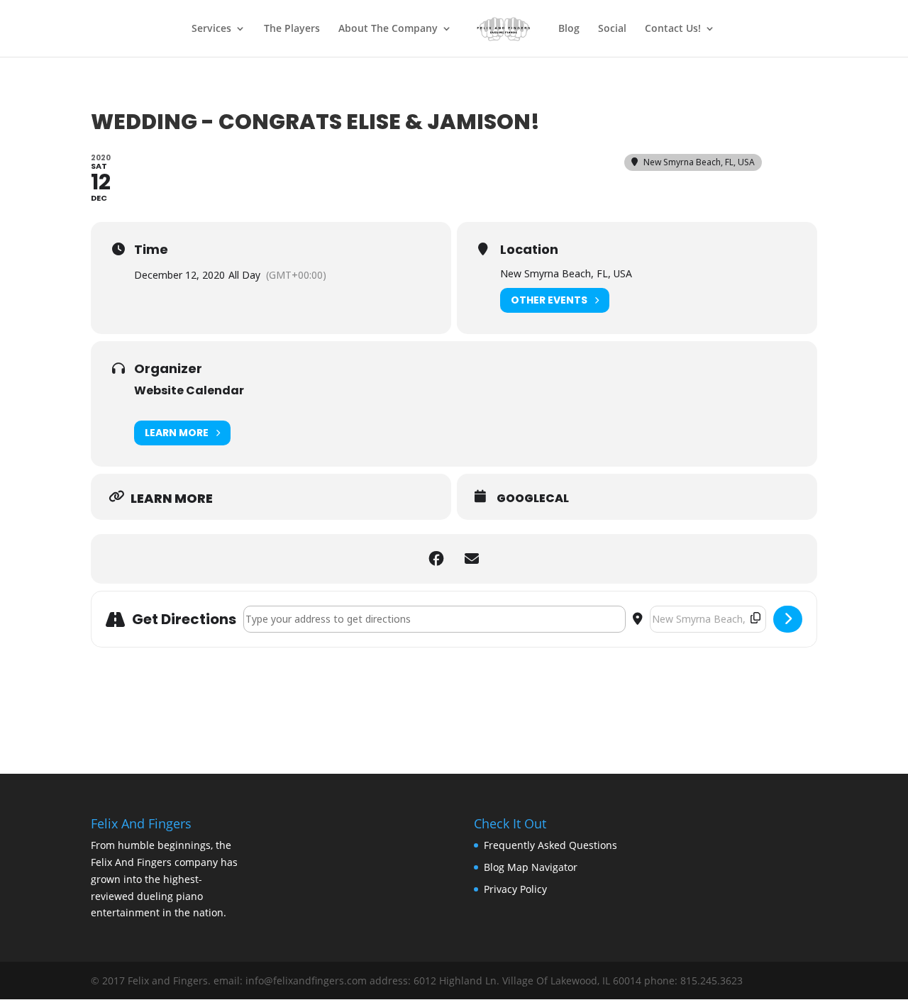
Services (211, 29)
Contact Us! (673, 29)
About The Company (388, 29)
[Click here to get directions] (787, 619)
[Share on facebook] (436, 559)
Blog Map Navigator (530, 867)
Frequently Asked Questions (550, 845)
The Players (292, 29)
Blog (569, 29)
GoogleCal (533, 498)
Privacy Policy (515, 889)
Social (612, 29)
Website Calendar (189, 390)
